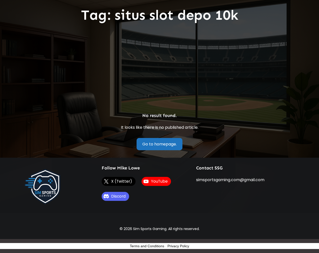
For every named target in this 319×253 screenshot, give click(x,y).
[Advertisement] (159, 68)
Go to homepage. (159, 144)
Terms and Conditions (147, 246)
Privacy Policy (178, 246)
